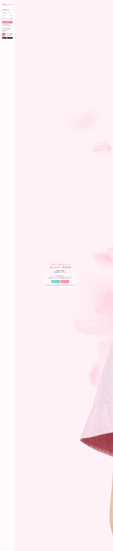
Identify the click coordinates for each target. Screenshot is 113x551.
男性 (55, 281)
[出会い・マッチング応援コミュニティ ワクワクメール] (7, 4)
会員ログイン (7, 22)
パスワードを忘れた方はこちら (6, 29)
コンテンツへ (64, 548)
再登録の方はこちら (4, 30)
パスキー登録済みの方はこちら (6, 24)
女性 (65, 281)
